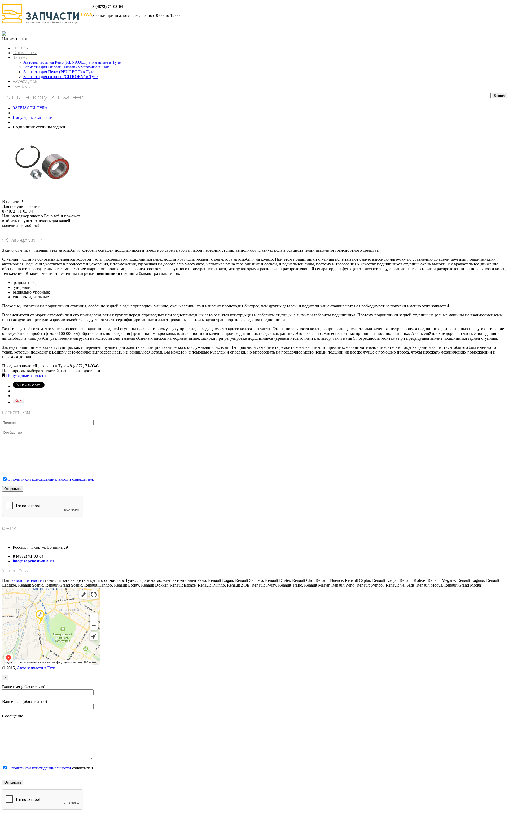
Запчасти (22, 57)
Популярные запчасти (32, 117)
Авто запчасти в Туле (36, 668)
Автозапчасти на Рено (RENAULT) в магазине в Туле (72, 62)
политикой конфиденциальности (41, 768)
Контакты (22, 86)
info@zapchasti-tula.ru (33, 561)
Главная (21, 47)
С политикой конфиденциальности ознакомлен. (50, 479)
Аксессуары (25, 81)
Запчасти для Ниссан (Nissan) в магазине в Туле (66, 67)
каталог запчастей (27, 580)
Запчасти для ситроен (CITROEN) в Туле (60, 76)
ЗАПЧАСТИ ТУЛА (30, 108)
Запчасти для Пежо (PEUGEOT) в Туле (58, 72)
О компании (25, 52)
